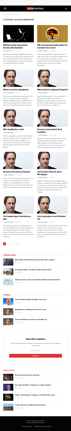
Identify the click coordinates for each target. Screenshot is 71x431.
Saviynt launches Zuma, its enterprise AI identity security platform (37, 280)
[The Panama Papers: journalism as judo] (18, 205)
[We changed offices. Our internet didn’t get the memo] (8, 271)
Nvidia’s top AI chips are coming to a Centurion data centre (35, 395)
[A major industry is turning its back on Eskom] (8, 407)
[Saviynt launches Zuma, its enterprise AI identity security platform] (8, 281)
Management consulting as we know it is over (30, 309)
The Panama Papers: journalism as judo (17, 217)
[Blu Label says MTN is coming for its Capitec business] (8, 387)
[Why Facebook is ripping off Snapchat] (52, 78)
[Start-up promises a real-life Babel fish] (52, 205)
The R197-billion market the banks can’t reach (30, 299)
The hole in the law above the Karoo (27, 375)
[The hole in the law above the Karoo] (8, 377)
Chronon (41, 422)
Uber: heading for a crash (13, 129)
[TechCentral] (35, 9)
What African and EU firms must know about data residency (35, 260)
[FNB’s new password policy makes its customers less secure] (52, 33)
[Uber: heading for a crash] (18, 118)
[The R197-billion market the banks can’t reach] (8, 301)
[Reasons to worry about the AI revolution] (52, 118)
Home (4, 14)
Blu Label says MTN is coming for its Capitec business (33, 385)
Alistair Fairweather (43, 50)
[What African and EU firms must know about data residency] (8, 262)
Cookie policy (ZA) (27, 426)
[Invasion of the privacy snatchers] (18, 160)
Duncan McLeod (8, 50)
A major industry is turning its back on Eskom (30, 405)
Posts (8, 14)
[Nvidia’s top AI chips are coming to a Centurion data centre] (8, 397)
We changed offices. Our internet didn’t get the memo (33, 270)
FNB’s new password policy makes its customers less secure (52, 46)
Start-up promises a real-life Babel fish (51, 217)
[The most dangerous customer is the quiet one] (8, 321)
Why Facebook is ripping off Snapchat (52, 89)
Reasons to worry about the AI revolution (49, 130)
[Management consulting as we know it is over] (8, 311)
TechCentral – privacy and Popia (42, 426)
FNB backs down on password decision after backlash (15, 46)
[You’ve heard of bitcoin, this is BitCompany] (52, 160)
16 (17, 244)
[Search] (66, 8)
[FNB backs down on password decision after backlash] (18, 33)
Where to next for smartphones (16, 89)
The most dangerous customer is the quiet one (31, 319)
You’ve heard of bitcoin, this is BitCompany (49, 173)
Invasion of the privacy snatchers (16, 172)
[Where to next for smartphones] (18, 78)
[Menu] (5, 8)
